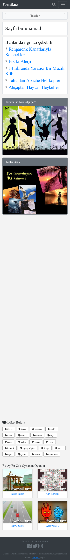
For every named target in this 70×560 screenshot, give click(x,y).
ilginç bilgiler (28, 448)
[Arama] (54, 5)
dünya (46, 448)
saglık (53, 429)
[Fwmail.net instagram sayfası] (40, 547)
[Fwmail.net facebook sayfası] (29, 547)
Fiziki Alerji (20, 61)
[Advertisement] (35, 266)
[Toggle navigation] (62, 4)
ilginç (10, 429)
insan (23, 429)
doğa (52, 435)
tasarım (38, 435)
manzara (38, 429)
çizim (23, 454)
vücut (50, 441)
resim (9, 441)
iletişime (36, 557)
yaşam (37, 441)
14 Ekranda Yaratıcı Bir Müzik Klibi (34, 71)
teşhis (9, 454)
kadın (23, 441)
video (9, 435)
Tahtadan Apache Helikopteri (35, 80)
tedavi (60, 448)
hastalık (10, 448)
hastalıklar (53, 454)
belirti (37, 454)
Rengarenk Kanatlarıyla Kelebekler (28, 51)
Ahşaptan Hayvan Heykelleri (35, 87)
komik (24, 435)
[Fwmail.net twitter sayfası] (35, 547)
